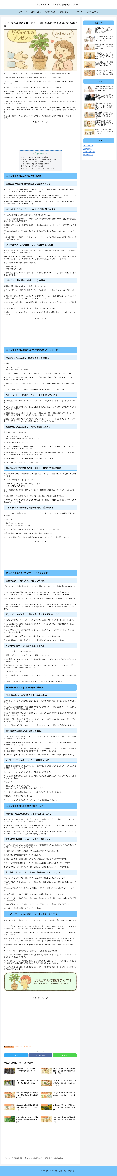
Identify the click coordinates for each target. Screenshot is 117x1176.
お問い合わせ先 (89, 152)
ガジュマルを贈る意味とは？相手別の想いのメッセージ (41, 159)
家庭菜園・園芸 (10, 1046)
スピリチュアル (29, 1046)
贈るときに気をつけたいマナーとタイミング (37, 161)
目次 (35, 153)
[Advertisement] (40, 136)
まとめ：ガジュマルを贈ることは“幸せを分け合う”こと (41, 168)
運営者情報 (87, 149)
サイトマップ (88, 146)
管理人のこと (88, 155)
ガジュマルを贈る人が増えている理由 (35, 157)
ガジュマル (20, 1046)
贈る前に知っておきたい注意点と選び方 (36, 164)
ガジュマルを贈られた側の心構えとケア (36, 166)
